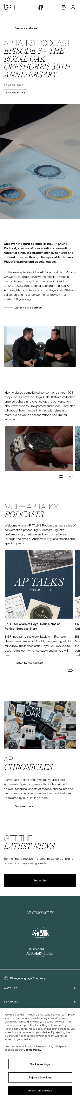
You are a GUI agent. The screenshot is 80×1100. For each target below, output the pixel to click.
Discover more (24, 806)
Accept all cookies (40, 1090)
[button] (64, 7)
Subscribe (40, 880)
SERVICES (11, 1001)
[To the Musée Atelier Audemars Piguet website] (40, 932)
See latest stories (26, 28)
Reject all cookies (40, 1077)
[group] (39, 448)
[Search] (64, 7)
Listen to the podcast (29, 307)
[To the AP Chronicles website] (40, 912)
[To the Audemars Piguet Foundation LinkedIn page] (40, 953)
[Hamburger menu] (20, 8)
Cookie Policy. (32, 1049)
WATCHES (11, 988)
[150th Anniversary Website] (7, 7)
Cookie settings (40, 1064)
